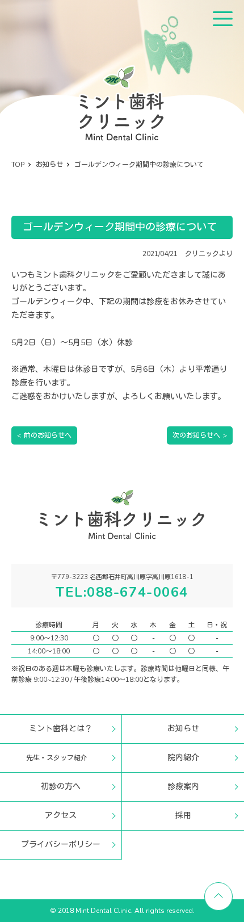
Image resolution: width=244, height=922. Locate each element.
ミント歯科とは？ (60, 728)
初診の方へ (61, 786)
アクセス (61, 815)
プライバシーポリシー (60, 844)
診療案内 (183, 786)
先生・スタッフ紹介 (56, 757)
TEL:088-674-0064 (122, 592)
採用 (183, 815)
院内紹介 (183, 757)
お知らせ (183, 728)
